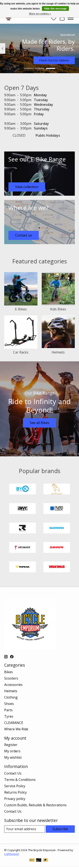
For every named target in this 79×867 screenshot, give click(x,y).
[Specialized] (22, 547)
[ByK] (22, 489)
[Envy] (22, 509)
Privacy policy (14, 798)
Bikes (8, 672)
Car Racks (20, 352)
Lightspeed (11, 854)
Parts (8, 710)
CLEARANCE (13, 722)
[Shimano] (56, 528)
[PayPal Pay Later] (45, 860)
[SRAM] (56, 547)
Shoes (9, 703)
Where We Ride (16, 729)
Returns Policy (15, 792)
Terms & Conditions (20, 779)
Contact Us (12, 773)
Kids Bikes (58, 309)
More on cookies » (40, 13)
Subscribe (60, 829)
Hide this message (55, 8)
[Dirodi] (56, 489)
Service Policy (14, 786)
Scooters (11, 678)
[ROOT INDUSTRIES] (22, 528)
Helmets (58, 352)
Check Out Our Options (54, 60)
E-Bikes (21, 309)
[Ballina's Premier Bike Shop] (8, 18)
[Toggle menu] (70, 18)
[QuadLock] (56, 509)
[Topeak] (22, 567)
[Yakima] (56, 567)
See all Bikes (39, 422)
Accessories (13, 684)
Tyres (8, 716)
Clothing (11, 697)
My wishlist (13, 757)
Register (10, 744)
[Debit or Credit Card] (39, 860)
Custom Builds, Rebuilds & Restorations (35, 805)
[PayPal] (32, 860)
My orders (12, 751)
